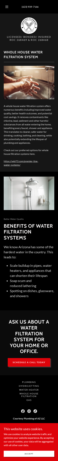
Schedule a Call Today (29, 362)
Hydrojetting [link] (29, 386)
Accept (29, 454)
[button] (7, 7)
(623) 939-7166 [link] (30, 6)
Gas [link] (29, 400)
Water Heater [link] (29, 389)
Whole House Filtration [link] (29, 394)
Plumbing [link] (29, 382)
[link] (29, 25)
